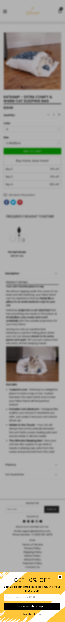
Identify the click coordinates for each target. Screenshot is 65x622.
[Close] (60, 577)
